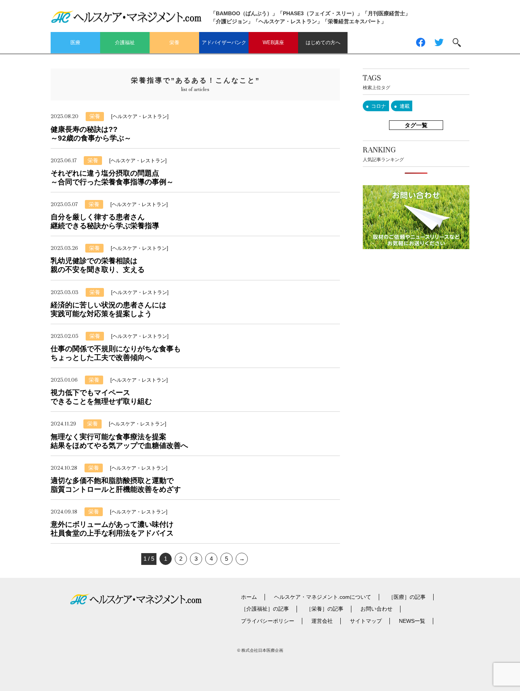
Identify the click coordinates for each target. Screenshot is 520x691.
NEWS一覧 (412, 621)
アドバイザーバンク (224, 42)
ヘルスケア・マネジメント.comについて (322, 597)
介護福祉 (125, 42)
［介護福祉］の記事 (265, 609)
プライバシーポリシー (267, 621)
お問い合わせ (376, 609)
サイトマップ (366, 621)
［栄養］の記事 (324, 609)
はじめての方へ (323, 42)
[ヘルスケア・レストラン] (140, 116)
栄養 (174, 42)
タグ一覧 (416, 125)
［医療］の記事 (407, 597)
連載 (405, 106)
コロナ (378, 106)
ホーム (249, 597)
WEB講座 (273, 42)
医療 (75, 42)
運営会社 (322, 621)
